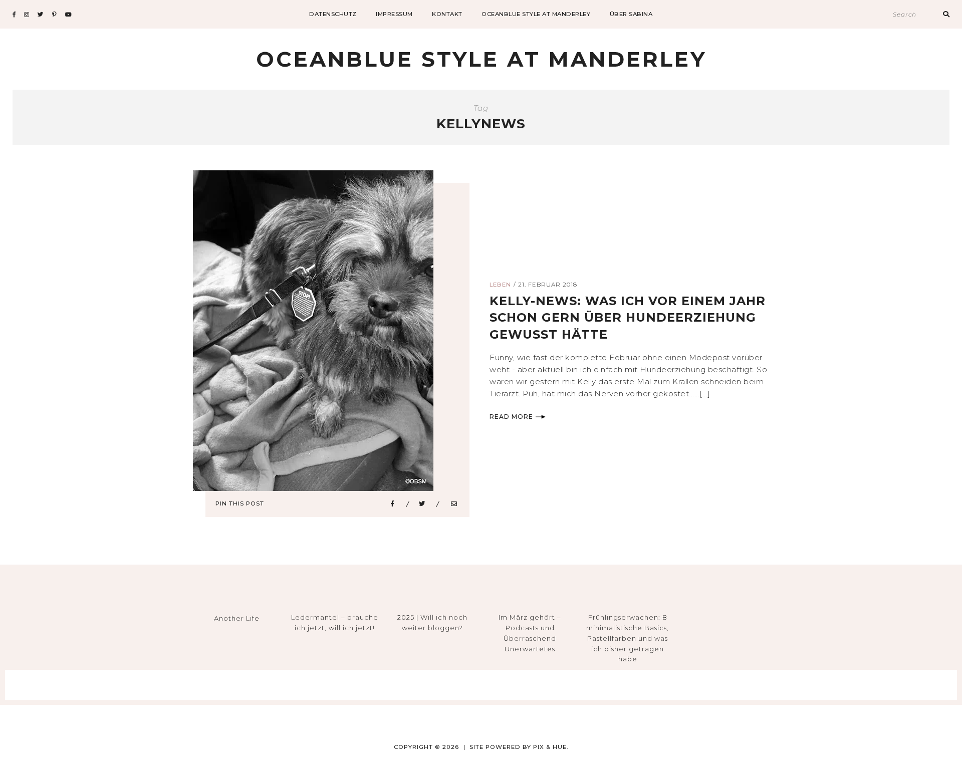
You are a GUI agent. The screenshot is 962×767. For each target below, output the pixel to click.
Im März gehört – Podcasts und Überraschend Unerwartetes (530, 632)
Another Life (237, 618)
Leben (500, 284)
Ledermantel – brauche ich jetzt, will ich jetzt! (334, 622)
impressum (394, 14)
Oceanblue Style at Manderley (536, 14)
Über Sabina (631, 14)
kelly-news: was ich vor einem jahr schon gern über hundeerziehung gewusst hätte (628, 318)
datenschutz (333, 14)
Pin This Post (239, 503)
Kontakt (447, 14)
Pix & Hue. (551, 746)
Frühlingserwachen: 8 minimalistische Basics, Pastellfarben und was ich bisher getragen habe (627, 638)
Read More (511, 416)
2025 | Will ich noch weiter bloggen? (432, 622)
